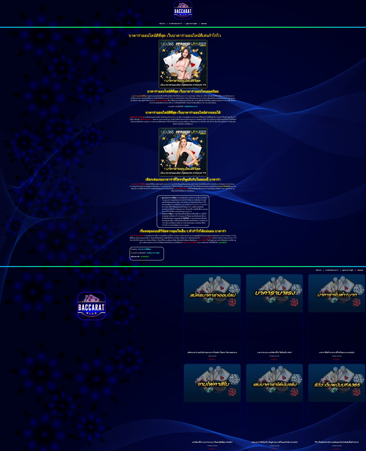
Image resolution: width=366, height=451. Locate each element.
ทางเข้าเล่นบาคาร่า (175, 23)
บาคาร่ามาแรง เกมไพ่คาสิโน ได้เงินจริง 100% (274, 352)
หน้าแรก (162, 23)
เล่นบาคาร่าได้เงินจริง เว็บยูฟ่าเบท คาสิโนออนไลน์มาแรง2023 (274, 442)
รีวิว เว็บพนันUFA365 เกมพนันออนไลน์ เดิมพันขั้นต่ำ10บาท (337, 442)
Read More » (212, 359)
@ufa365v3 (223, 242)
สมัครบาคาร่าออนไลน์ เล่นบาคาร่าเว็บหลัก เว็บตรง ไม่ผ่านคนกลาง (212, 352)
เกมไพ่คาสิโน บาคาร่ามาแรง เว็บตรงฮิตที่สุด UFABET (212, 442)
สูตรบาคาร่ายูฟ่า (191, 23)
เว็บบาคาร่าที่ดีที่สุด (144, 249)
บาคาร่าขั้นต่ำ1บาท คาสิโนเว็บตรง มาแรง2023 (336, 352)
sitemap (204, 23)
